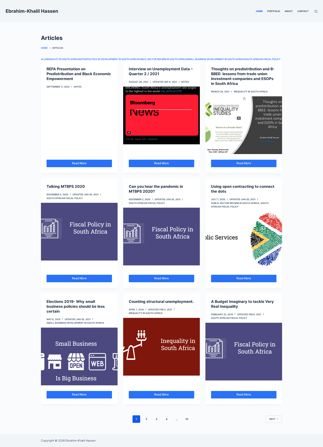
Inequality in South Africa (62, 59)
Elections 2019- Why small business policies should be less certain (76, 306)
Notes (83, 59)
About (289, 11)
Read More (85, 164)
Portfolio (273, 11)
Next (272, 419)
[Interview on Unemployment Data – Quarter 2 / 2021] (161, 115)
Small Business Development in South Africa (215, 59)
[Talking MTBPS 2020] (79, 232)
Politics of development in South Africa (113, 59)
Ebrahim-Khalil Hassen (32, 11)
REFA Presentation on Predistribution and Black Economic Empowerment (79, 74)
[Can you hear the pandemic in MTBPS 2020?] (161, 236)
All (43, 59)
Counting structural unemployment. (161, 301)
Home (259, 11)
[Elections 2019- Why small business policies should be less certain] (79, 356)
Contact (303, 11)
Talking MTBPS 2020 (66, 186)
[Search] (316, 11)
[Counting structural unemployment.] (161, 347)
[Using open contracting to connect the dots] (243, 240)
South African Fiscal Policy (262, 59)
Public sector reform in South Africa (163, 59)
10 (186, 419)
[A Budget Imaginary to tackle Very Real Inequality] (243, 351)
